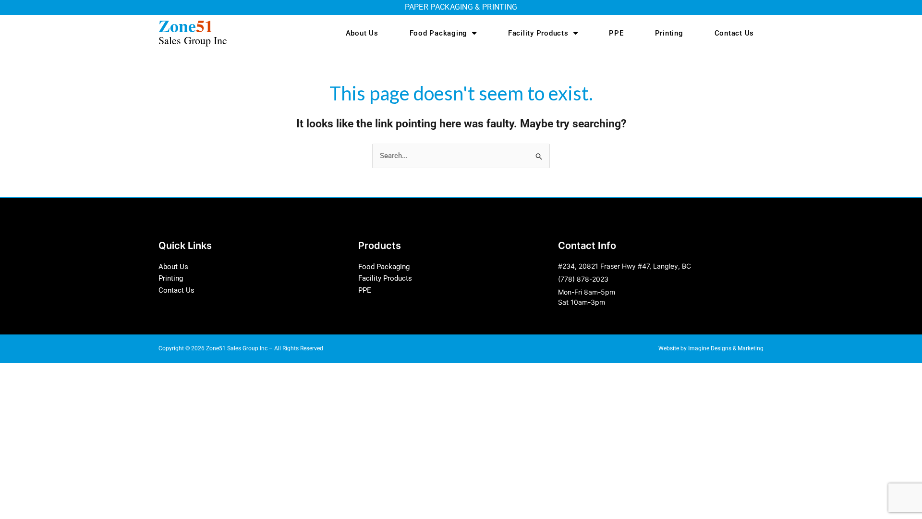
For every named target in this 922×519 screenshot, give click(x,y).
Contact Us (734, 33)
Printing (669, 33)
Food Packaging (439, 33)
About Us (362, 33)
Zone (192, 30)
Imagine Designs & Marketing (726, 348)
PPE (616, 33)
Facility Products (538, 33)
